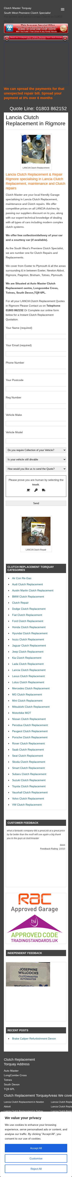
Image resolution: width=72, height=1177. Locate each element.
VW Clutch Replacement (27, 804)
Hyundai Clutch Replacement (29, 633)
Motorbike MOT (21, 712)
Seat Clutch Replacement (27, 755)
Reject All (36, 1168)
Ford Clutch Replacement (27, 621)
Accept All (36, 1148)
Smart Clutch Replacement (28, 767)
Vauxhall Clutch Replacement (30, 792)
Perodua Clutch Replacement (30, 725)
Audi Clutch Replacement (27, 584)
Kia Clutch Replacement (26, 657)
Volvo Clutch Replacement (28, 798)
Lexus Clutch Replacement (28, 676)
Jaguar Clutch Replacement (29, 645)
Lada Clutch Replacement (28, 663)
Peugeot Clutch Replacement (30, 731)
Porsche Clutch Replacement (29, 737)
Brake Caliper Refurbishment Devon (34, 1038)
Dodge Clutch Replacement (29, 608)
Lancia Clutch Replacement (29, 670)
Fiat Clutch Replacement (27, 614)
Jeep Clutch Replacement (27, 651)
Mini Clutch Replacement (27, 700)
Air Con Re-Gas (21, 578)
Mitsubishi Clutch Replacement (31, 706)
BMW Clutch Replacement (28, 596)
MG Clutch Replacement (27, 694)
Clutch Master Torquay (17, 8)
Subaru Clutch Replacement (29, 774)
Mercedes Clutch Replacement (31, 688)
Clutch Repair (20, 602)
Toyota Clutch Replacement (29, 786)
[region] (36, 1144)
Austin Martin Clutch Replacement (32, 590)
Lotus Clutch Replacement (28, 682)
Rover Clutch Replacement (28, 743)
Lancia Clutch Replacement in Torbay (23, 1111)
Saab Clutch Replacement (28, 749)
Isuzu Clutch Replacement (28, 639)
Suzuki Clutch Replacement (29, 780)
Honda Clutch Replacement (29, 627)
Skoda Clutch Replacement (28, 761)
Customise (36, 1158)
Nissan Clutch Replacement (29, 718)
